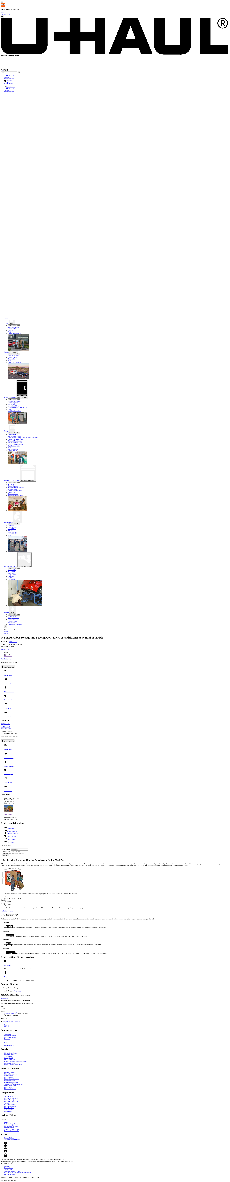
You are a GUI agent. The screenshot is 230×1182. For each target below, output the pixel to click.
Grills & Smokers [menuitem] (13, 619)
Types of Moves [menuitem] (12, 532)
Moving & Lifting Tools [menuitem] (15, 490)
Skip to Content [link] (5, 14)
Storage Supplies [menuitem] (12, 450)
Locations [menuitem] (9, 80)
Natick (6, 631)
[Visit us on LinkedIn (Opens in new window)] (5, 1151)
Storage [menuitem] (6, 431)
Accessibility (8, 1044)
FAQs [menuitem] (9, 332)
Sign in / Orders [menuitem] (10, 87)
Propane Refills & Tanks (11, 1082)
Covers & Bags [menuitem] (12, 489)
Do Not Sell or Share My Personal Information (17, 1172)
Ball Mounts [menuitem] (11, 571)
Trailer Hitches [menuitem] (12, 570)
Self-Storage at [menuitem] (14, 436)
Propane (12, 612)
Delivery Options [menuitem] (13, 403)
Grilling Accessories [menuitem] (13, 618)
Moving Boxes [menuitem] (12, 484)
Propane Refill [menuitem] (12, 616)
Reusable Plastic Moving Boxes (13, 1064)
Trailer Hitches (8, 708)
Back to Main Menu (14, 325)
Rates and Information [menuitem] (14, 401)
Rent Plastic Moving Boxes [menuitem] (15, 495)
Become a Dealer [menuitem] (9, 78)
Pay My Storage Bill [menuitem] (13, 446)
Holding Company (12, 1098)
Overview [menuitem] (11, 525)
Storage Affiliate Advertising (12, 1139)
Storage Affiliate (9, 1138)
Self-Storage (7, 965)
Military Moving (9, 1100)
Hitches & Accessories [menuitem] (14, 333)
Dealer (6, 1122)
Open (2, 12)
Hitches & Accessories (24, 566)
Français (6, 1025)
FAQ (5, 1042)
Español (6, 1026)
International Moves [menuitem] (13, 406)
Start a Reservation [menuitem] (13, 327)
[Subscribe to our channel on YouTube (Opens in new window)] (5, 1156)
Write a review (5, 998)
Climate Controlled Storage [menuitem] (15, 439)
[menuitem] (118, 356)
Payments (7, 1039)
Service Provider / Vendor (11, 1129)
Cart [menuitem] (8, 82)
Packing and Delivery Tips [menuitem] (17, 407)
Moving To (8, 853)
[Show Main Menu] (2, 16)
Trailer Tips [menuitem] (11, 330)
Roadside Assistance (10, 1035)
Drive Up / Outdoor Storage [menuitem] (16, 444)
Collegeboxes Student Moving (13, 1084)
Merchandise (8, 1111)
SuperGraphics (8, 1109)
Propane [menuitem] (6, 612)
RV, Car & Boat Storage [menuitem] (15, 441)
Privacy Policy (8, 1168)
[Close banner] (2, 2)
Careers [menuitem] (6, 77)
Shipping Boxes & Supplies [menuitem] (16, 487)
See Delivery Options (7, 911)
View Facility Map (6, 659)
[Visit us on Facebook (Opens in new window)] (5, 1143)
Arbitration (7, 1166)
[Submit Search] (19, 72)
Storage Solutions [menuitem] (13, 494)
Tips (5, 1040)
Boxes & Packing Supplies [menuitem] (12, 480)
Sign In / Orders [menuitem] (8, 84)
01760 (6, 633)
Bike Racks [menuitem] (11, 573)
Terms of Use (8, 1169)
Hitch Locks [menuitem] (11, 578)
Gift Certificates (8, 1087)
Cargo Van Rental (9, 1054)
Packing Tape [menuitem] (12, 492)
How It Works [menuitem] (12, 529)
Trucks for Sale (8, 716)
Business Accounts (9, 1072)
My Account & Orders (10, 1037)
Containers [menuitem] (10, 397)
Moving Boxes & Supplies (11, 1079)
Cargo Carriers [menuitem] (12, 574)
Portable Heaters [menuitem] (12, 621)
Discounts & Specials (10, 1089)
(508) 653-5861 (5, 649)
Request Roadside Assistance (11, 1022)
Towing (6, 352)
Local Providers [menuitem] (12, 527)
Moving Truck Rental (10, 1053)
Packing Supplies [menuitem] (13, 486)
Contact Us (7, 1034)
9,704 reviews (13, 642)
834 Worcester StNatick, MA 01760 (6, 727)
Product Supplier (9, 1127)
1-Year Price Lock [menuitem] (9, 75)
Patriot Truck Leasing (10, 1085)
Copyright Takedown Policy (12, 1171)
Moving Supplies (8, 699)
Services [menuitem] (10, 530)
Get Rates (5, 855)
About (8, 1096)
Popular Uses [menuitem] (11, 404)
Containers (22, 397)
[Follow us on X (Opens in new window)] (5, 1154)
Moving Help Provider (11, 1126)
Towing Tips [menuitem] (11, 359)
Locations (9, 1174)
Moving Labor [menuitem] (8, 522)
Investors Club (10, 1104)
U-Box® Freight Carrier (11, 1124)
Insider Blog (10, 1106)
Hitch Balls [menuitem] (11, 576)
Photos (8, 656)
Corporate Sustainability (11, 1101)
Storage (12, 431)
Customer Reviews (9, 1045)
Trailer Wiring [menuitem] (12, 579)
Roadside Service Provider (11, 1131)
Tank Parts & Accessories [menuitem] (15, 624)
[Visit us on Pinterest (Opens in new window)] (5, 1149)
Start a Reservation (13, 355)
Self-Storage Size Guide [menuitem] (15, 442)
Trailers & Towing (9, 683)
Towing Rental (8, 1058)
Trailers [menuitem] (6, 323)
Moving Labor (17, 522)
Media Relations (9, 1108)
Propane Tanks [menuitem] (12, 623)
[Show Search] (5, 70)
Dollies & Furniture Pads (11, 1059)
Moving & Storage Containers (15, 1061)
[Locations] (7, 70)
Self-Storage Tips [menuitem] (13, 449)
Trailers (12, 323)
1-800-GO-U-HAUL (10, 1013)
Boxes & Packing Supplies (28, 480)
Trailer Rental (8, 1056)
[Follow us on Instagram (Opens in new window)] (5, 1146)
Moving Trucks (8, 675)
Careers (6, 1103)
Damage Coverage (9, 1080)
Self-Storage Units (9, 1063)
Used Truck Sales (9, 1077)
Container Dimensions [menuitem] (14, 411)
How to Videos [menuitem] (12, 329)
